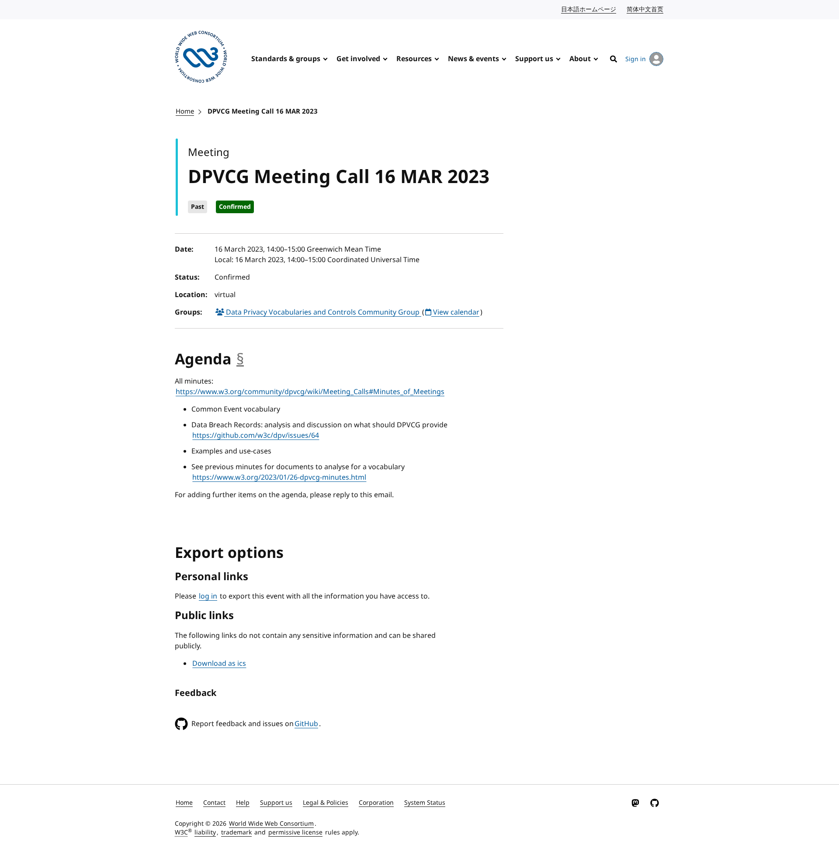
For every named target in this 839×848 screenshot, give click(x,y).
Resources (414, 59)
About (580, 59)
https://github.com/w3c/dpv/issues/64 (255, 435)
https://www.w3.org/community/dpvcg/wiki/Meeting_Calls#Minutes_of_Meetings (310, 392)
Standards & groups (285, 59)
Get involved (358, 59)
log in (208, 596)
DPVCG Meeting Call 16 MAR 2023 (263, 111)
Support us (534, 59)
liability (205, 832)
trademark (236, 832)
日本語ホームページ (589, 9)
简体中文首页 (645, 9)
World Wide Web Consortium (271, 823)
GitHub (306, 724)
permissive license (295, 832)
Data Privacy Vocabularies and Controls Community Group (322, 312)
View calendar (455, 312)
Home (185, 111)
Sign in (635, 59)
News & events (473, 59)
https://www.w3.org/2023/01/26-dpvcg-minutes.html (279, 477)
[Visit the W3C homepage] (201, 58)
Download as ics (219, 663)
